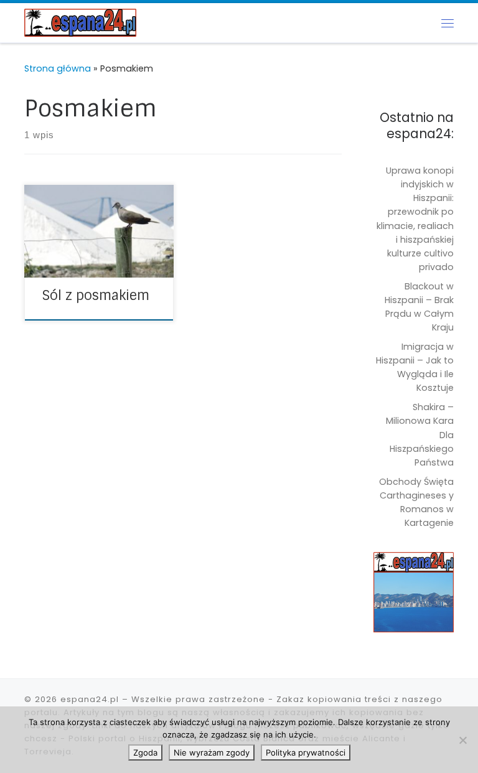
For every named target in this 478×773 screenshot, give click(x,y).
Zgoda (145, 752)
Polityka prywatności (305, 752)
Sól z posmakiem (95, 295)
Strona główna (57, 68)
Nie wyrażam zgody (212, 752)
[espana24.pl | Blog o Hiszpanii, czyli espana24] (80, 22)
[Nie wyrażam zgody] (462, 740)
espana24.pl (89, 699)
